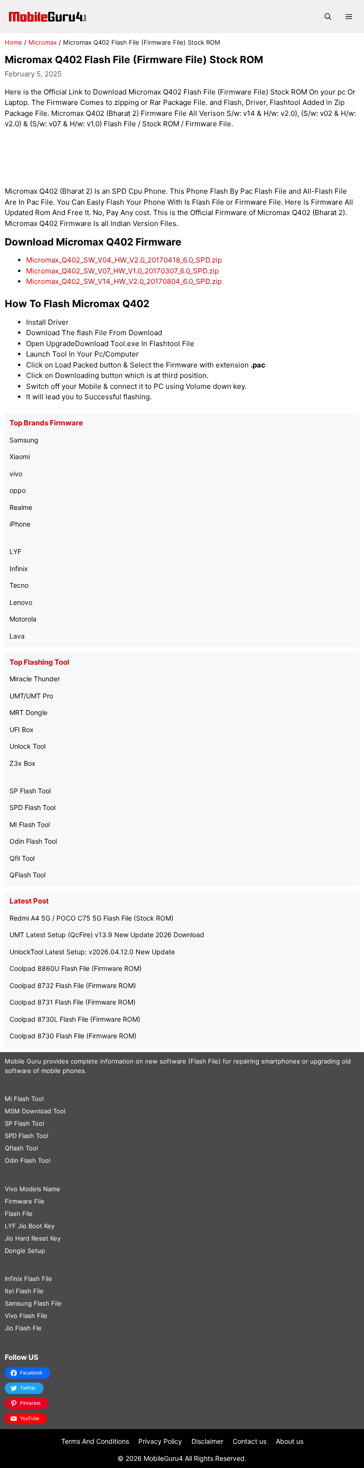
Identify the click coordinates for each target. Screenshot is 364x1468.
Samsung (23, 440)
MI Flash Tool (29, 824)
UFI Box (21, 729)
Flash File (19, 1213)
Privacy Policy (160, 1441)
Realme (20, 507)
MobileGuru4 (163, 1458)
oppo (17, 490)
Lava (17, 636)
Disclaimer (207, 1441)
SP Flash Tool (30, 791)
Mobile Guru (23, 1061)
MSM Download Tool (35, 1111)
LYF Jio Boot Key (30, 1226)
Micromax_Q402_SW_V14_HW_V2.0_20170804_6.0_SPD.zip (124, 281)
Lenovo (20, 602)
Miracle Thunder (34, 679)
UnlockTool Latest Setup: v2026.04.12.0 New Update (92, 952)
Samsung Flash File (33, 1303)
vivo (15, 474)
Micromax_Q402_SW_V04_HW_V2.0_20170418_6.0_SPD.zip (124, 259)
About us (289, 1441)
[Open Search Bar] (328, 16)
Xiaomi (19, 456)
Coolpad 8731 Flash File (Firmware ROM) (72, 1002)
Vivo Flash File (26, 1315)
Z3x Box (22, 763)
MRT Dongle (28, 712)
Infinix (18, 569)
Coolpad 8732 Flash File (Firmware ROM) (72, 985)
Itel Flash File (24, 1291)
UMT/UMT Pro (31, 696)
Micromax (42, 42)
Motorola (22, 619)
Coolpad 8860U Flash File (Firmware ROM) (75, 968)
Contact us (249, 1441)
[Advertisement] (182, 158)
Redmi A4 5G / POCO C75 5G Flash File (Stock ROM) (91, 918)
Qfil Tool (22, 858)
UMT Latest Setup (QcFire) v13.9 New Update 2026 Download (106, 935)
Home (13, 42)
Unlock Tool (27, 746)
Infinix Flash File (28, 1278)
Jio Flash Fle (23, 1328)
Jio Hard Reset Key (33, 1238)
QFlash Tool (27, 875)
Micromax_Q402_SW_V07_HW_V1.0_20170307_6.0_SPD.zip (122, 270)
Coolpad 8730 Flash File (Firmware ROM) (72, 1036)
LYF (15, 551)
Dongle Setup (25, 1250)
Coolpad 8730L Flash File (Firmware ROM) (74, 1019)
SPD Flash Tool (32, 807)
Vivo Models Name (32, 1189)
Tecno (18, 585)
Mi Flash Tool (24, 1098)
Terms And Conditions (95, 1441)
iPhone (19, 524)
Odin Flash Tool (33, 841)
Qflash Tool (21, 1148)
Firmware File (25, 1201)
